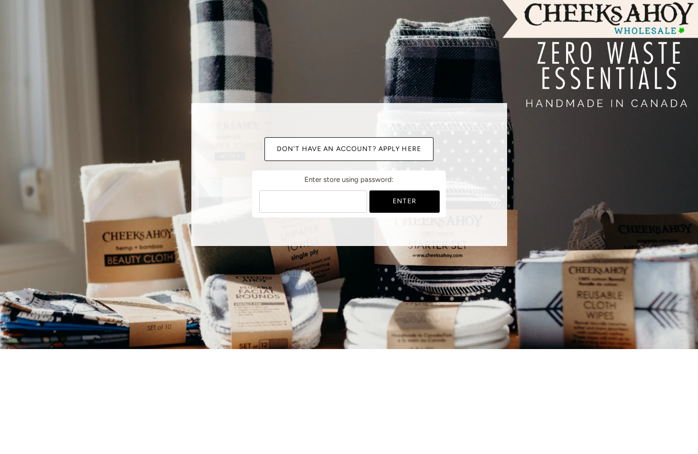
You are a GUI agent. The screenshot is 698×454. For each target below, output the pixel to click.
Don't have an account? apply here (349, 149)
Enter (404, 201)
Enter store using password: (349, 179)
